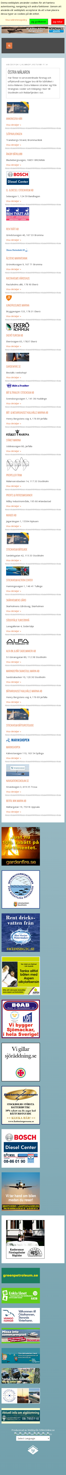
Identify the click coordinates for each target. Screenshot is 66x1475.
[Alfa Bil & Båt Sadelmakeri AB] (33, 641)
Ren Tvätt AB (12, 229)
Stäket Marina (13, 440)
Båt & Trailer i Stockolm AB (20, 392)
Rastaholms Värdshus (18, 278)
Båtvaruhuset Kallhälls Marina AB (24, 691)
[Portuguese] (39, 1433)
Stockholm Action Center (19, 580)
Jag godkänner (38, 21)
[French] (26, 1433)
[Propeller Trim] (33, 464)
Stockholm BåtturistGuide (20, 725)
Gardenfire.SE (13, 366)
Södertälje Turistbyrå (17, 620)
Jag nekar (58, 21)
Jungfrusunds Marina (17, 305)
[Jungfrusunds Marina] (33, 298)
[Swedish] (16, 1433)
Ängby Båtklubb (14, 154)
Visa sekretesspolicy (16, 19)
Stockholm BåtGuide (16, 549)
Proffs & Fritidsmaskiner (19, 495)
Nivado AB (11, 515)
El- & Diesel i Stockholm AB (19, 190)
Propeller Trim (14, 475)
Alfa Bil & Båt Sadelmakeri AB (21, 651)
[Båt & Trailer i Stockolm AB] (33, 385)
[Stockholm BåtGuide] (33, 538)
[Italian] (35, 1433)
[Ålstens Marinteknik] (33, 250)
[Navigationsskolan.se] (33, 770)
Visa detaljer (12, 124)
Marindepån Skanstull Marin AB (22, 671)
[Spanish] (49, 1433)
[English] (21, 1433)
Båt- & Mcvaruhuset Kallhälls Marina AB (27, 412)
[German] (31, 1433)
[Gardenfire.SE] (33, 357)
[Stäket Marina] (33, 433)
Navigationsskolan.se (17, 781)
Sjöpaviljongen (14, 134)
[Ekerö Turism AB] (33, 326)
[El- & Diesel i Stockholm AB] (33, 178)
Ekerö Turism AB (14, 335)
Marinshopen (13, 747)
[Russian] (44, 1433)
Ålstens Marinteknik (16, 258)
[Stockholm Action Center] (33, 571)
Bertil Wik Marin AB (16, 801)
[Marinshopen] (33, 740)
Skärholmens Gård (16, 600)
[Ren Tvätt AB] (33, 215)
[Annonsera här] (33, 107)
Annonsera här (14, 119)
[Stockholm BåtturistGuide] (33, 714)
